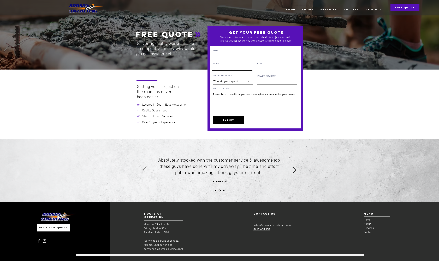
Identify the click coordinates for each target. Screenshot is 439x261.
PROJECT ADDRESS (266, 76)
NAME (215, 50)
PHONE (216, 64)
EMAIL (260, 63)
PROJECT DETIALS (221, 89)
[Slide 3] (223, 190)
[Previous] (145, 170)
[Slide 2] (219, 190)
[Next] (294, 170)
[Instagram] (44, 241)
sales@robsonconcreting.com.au (272, 225)
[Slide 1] (215, 190)
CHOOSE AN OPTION (222, 76)
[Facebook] (39, 241)
